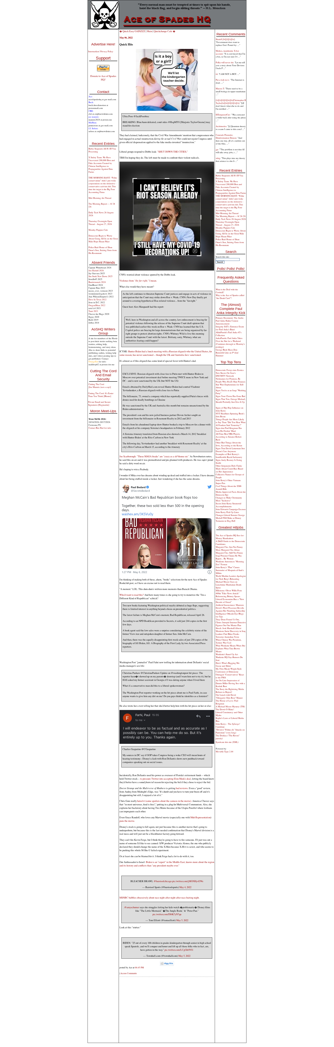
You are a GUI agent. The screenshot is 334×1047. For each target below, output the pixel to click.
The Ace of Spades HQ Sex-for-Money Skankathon (230, 537)
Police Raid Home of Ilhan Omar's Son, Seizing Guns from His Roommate (103, 250)
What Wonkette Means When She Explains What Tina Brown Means (230, 648)
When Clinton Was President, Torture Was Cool (228, 641)
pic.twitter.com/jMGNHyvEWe (187, 881)
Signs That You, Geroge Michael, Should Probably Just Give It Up (230, 400)
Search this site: (222, 256)
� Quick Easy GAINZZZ (132, 31)
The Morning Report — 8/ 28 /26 (231, 216)
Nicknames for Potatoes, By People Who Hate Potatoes (230, 380)
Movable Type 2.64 (224, 751)
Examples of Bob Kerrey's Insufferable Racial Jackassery (229, 455)
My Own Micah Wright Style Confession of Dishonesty (229, 670)
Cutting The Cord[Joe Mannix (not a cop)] (100, 385)
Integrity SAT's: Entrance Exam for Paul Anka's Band (230, 328)
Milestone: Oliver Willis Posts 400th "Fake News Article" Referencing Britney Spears (229, 593)
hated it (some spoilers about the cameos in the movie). (164, 801)
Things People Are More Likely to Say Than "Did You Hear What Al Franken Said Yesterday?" (230, 422)
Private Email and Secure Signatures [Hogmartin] (99, 403)
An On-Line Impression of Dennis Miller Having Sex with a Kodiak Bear (230, 683)
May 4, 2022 (185, 887)
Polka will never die (224, 62)
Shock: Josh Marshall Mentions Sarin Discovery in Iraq (230, 629)
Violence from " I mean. (138, 280)
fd (217, 74)
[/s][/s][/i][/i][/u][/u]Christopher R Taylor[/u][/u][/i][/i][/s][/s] (231, 101)
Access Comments (128, 973)
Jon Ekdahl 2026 (96, 270)
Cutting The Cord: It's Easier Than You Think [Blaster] (100, 395)
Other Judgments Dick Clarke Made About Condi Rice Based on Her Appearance (229, 468)
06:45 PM (139, 967)
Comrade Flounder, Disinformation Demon (226, 136)
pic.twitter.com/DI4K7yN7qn (167, 914)
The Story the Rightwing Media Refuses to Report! (230, 690)
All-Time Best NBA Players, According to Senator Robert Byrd (228, 436)
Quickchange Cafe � (164, 31)
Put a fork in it (222, 79)
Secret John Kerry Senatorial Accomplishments (228, 505)
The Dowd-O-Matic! (225, 709)
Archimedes (221, 126)
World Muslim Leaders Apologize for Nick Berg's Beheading (231, 577)
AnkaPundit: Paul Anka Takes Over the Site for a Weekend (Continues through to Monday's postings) (230, 342)
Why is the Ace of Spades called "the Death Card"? (230, 297)
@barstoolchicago (163, 881)
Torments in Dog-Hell (225, 520)
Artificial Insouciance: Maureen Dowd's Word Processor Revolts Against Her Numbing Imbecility (230, 607)
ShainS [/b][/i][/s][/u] (225, 39)
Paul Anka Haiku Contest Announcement (227, 322)
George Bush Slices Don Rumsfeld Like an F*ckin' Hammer (227, 352)
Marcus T (220, 88)
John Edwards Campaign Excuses (231, 509)
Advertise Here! (103, 44)
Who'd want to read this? (131, 594)
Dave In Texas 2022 (98, 299)
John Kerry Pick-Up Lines (227, 512)
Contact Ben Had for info (100, 427)
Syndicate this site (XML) (227, 742)
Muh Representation (200, 817)
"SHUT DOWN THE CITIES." (172, 151)
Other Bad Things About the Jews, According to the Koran (229, 444)
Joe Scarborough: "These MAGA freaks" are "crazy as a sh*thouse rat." (154, 456)
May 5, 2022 (182, 920)
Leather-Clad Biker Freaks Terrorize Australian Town (227, 635)
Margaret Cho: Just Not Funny (229, 546)
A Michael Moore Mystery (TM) (230, 706)
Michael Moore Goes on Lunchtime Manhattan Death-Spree (229, 584)
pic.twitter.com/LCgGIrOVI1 (178, 949)
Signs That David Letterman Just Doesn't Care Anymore (230, 450)
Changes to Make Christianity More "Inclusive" (229, 499)
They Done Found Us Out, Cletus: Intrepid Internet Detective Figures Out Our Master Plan (231, 622)
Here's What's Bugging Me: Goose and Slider (228, 664)
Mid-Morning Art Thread (100, 197)
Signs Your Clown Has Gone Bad (230, 396)
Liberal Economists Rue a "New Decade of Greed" (230, 600)
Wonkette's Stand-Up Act (227, 654)
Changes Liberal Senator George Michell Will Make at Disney (230, 516)
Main (149, 31)
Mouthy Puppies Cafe (98, 229)
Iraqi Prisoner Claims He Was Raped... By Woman (229, 557)
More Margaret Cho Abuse (228, 549)
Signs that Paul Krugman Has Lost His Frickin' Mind (229, 429)
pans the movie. (127, 821)
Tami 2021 (93, 311)
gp (217, 149)
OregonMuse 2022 (97, 305)
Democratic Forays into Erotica (230, 370)
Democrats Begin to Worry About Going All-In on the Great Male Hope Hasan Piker (103, 238)
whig (218, 158)
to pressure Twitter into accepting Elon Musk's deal (165, 778)
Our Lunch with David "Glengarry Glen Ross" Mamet (229, 696)
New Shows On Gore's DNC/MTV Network (226, 374)
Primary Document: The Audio (230, 317)
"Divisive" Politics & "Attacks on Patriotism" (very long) (230, 731)
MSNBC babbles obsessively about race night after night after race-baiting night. (159, 897)
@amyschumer (131, 907)
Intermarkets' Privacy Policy (100, 51)
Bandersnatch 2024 (97, 282)
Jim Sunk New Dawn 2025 (100, 276)
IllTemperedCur (223, 114)
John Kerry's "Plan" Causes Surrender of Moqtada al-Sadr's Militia (230, 570)
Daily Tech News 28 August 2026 (231, 219)
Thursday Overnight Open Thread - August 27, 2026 (100, 222)
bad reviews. (182, 788)
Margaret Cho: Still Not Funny (229, 552)
